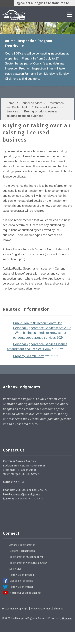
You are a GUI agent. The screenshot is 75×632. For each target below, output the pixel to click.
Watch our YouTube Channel (25, 592)
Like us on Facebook (21, 580)
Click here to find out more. (22, 78)
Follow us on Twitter (21, 586)
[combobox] (44, 3)
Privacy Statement (41, 608)
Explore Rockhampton (22, 550)
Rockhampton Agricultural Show (28, 562)
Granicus (67, 618)
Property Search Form (35, 356)
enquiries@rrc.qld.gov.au (25, 494)
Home (10, 103)
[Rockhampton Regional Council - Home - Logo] (13, 15)
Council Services (31, 103)
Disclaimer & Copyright (15, 608)
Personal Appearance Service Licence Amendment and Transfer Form (37, 346)
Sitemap (58, 608)
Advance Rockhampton (22, 544)
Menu (61, 15)
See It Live (15, 568)
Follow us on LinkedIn (22, 574)
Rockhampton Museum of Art (26, 556)
